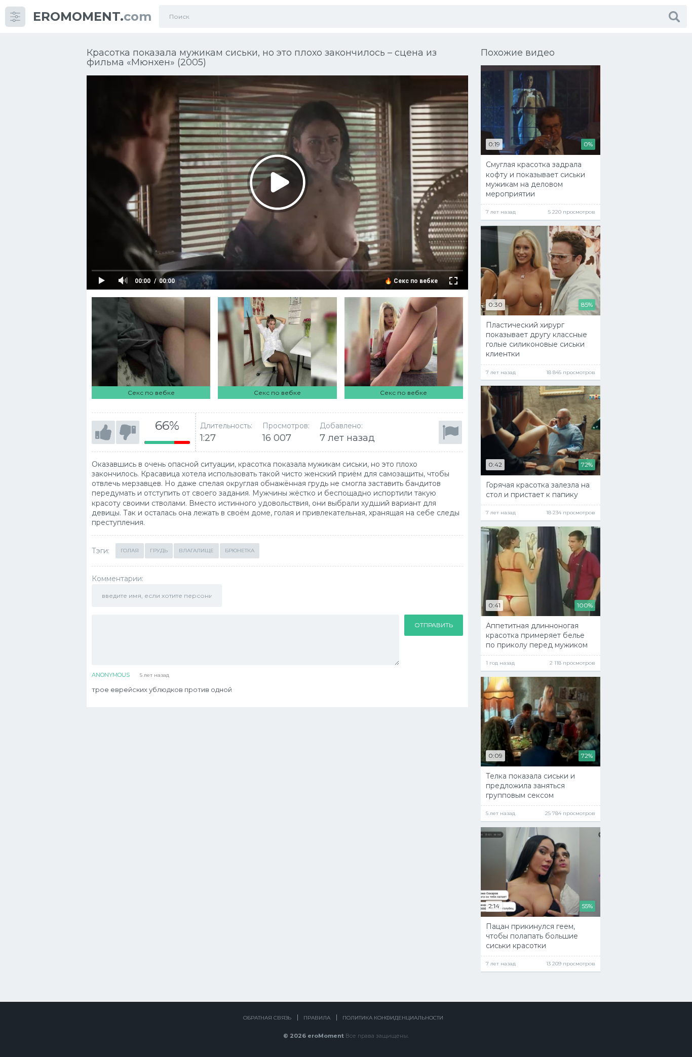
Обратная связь (267, 1017)
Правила (316, 1017)
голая (130, 550)
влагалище (196, 550)
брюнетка (239, 550)
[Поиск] (674, 16)
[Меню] (15, 17)
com (92, 16)
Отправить (433, 625)
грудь (159, 550)
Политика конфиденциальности (392, 1017)
